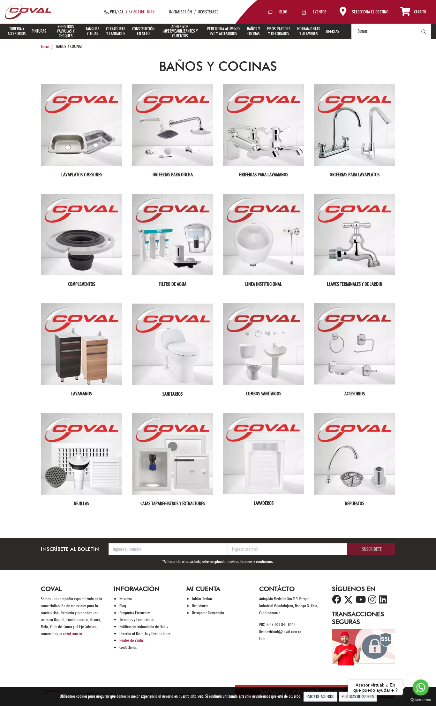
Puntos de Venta (131, 640)
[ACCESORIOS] (354, 344)
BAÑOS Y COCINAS (253, 31)
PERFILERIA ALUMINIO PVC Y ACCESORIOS (223, 31)
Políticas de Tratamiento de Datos (143, 626)
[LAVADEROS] (263, 453)
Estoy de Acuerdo (320, 696)
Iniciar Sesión (202, 598)
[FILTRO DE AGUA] (172, 234)
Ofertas (332, 31)
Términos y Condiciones (136, 619)
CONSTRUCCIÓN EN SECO (143, 31)
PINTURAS (39, 31)
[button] (362, 12)
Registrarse (200, 605)
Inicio (45, 46)
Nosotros (125, 598)
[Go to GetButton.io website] (420, 700)
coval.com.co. (73, 633)
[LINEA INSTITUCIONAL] (263, 234)
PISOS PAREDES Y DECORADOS (278, 31)
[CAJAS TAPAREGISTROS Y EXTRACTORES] (172, 454)
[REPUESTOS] (354, 454)
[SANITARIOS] (172, 344)
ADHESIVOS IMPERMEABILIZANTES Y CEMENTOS (180, 31)
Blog (122, 605)
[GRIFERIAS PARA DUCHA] (172, 125)
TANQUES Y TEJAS (93, 31)
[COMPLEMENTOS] (81, 234)
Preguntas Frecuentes (134, 612)
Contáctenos (128, 647)
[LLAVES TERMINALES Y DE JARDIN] (354, 234)
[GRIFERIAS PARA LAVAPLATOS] (354, 125)
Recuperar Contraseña (208, 612)
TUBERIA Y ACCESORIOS (17, 31)
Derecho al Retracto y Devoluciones (144, 633)
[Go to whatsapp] (421, 687)
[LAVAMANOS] (81, 344)
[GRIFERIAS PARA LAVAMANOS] (263, 125)
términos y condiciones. (257, 561)
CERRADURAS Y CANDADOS (115, 31)
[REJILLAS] (81, 454)
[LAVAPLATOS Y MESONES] (81, 125)
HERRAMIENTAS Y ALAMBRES (308, 31)
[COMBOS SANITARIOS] (263, 344)
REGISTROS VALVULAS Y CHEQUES (66, 31)
